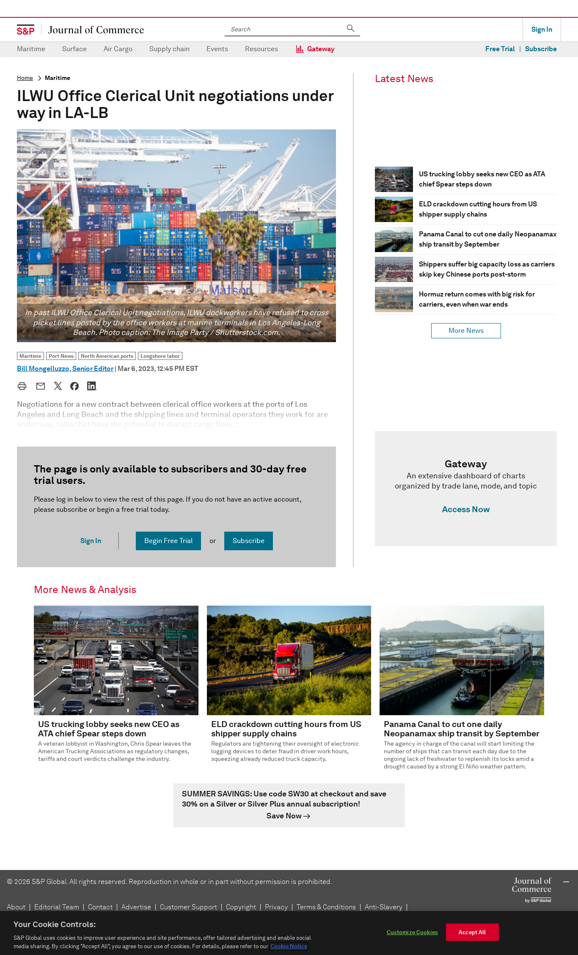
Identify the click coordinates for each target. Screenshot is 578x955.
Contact (100, 907)
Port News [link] (61, 356)
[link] (466, 488)
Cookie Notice (288, 946)
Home (25, 78)
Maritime (31, 49)
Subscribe (541, 49)
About (16, 907)
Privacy (276, 907)
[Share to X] (58, 386)
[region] (289, 933)
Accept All (472, 932)
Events (217, 49)
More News (466, 331)
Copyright (241, 907)
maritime (57, 78)
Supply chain (169, 49)
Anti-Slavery (383, 907)
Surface (74, 49)
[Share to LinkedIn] (92, 385)
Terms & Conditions (326, 907)
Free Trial (500, 49)
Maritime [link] (30, 356)
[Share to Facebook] (74, 386)
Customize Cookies (412, 932)
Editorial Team (56, 907)
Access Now (466, 509)
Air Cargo (118, 49)
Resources (261, 49)
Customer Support (188, 907)
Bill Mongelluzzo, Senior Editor (65, 369)
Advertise (136, 907)
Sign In (541, 29)
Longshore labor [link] (160, 356)
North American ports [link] (107, 356)
